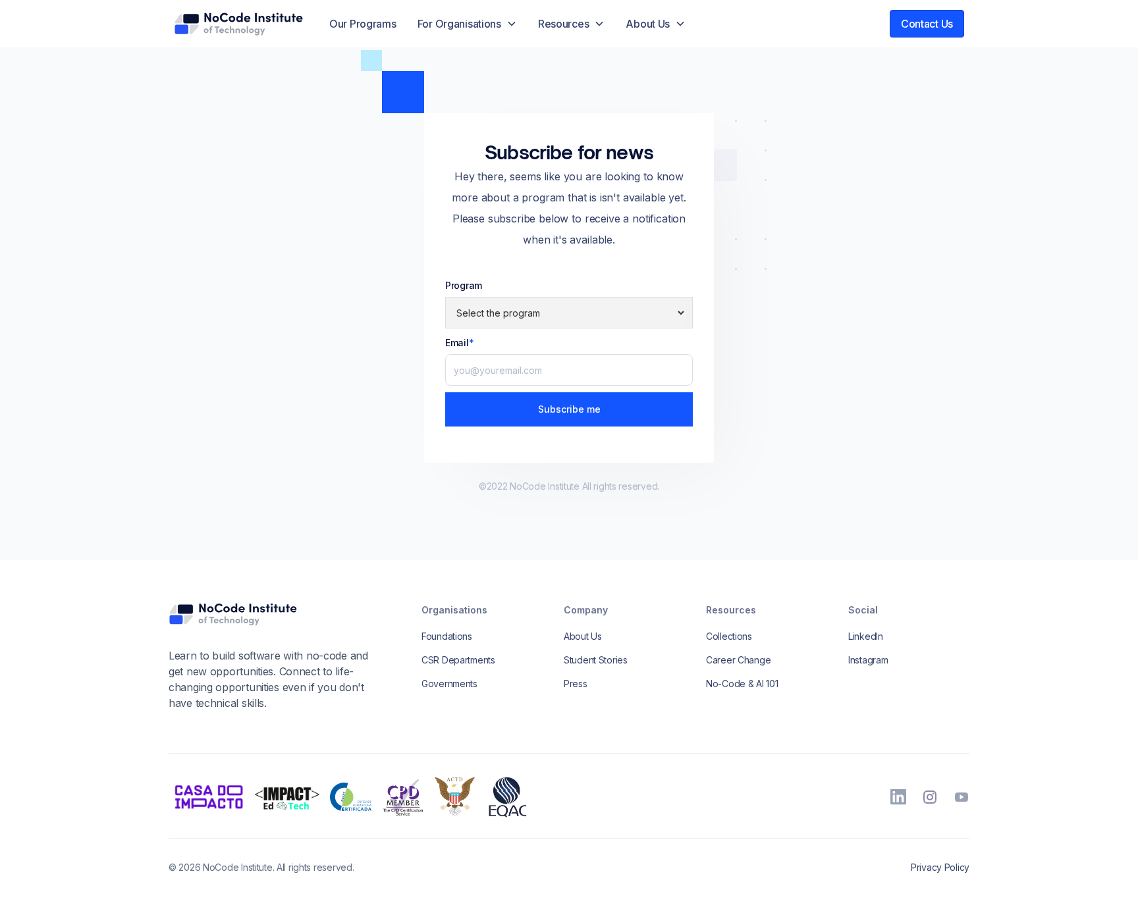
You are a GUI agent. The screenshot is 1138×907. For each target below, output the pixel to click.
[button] (467, 23)
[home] (238, 24)
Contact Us (927, 23)
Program (463, 285)
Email (459, 342)
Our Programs (362, 23)
